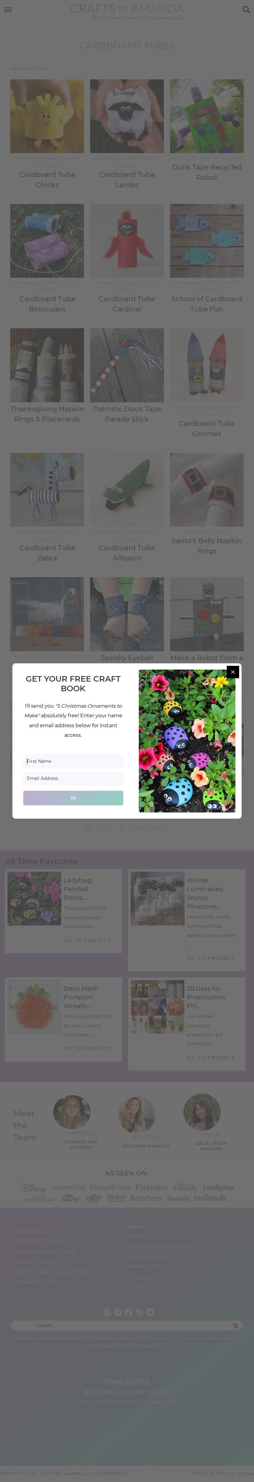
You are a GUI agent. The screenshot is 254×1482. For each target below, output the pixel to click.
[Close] (233, 672)
